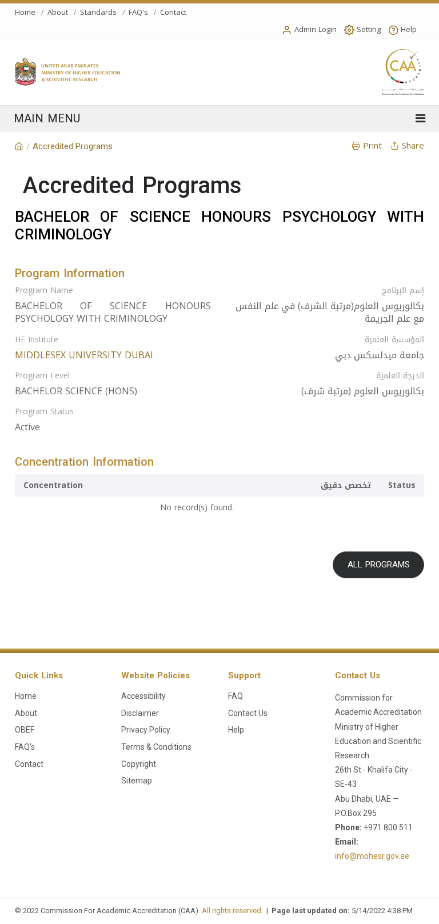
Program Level (42, 376)
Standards (98, 12)
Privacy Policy (145, 729)
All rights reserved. (232, 910)
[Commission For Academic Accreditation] (19, 147)
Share (413, 146)
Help (409, 29)
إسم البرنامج (403, 291)
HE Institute (36, 340)
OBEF (24, 729)
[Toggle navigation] (220, 118)
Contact (173, 12)
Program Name (44, 291)
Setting (369, 29)
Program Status (44, 412)
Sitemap (136, 780)
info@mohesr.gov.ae (372, 856)
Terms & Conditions (156, 746)
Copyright (138, 764)
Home (25, 12)
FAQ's (138, 12)
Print (372, 146)
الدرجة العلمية (400, 376)
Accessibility (143, 696)
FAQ (235, 696)
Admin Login (315, 29)
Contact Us (248, 713)
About (57, 12)
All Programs (379, 565)
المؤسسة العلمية (394, 340)
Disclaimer (140, 713)
